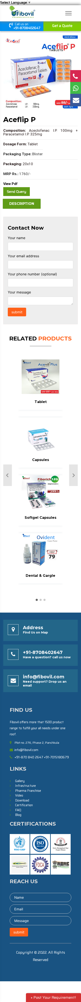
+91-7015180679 (56, 757)
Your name (16, 238)
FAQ (18, 810)
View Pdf (10, 184)
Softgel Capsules (40, 518)
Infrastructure (25, 785)
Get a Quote (62, 25)
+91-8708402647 (26, 28)
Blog (18, 814)
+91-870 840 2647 (28, 757)
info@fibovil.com (43, 676)
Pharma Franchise (28, 790)
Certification (24, 805)
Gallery (20, 781)
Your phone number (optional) (32, 274)
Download (22, 800)
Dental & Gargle (40, 576)
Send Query (16, 191)
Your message (19, 292)
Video (19, 795)
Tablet (41, 402)
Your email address (23, 256)
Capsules (40, 460)
